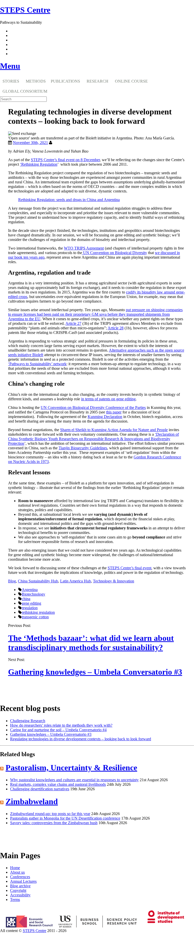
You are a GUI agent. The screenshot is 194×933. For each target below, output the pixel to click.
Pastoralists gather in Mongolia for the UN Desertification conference (65, 818)
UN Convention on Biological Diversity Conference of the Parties (93, 407)
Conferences (20, 877)
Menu (10, 65)
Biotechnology (33, 594)
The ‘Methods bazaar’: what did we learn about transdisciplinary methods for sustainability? (91, 642)
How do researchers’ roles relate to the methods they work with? (61, 725)
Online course (131, 81)
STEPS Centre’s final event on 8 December (65, 160)
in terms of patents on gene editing (108, 399)
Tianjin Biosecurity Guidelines (83, 448)
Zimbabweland (32, 801)
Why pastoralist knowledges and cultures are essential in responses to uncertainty (74, 780)
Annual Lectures (23, 881)
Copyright (18, 890)
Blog (12, 581)
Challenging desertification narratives (39, 789)
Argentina (30, 589)
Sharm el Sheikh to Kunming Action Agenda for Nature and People (114, 430)
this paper (114, 412)
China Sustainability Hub (38, 581)
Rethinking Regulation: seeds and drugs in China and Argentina (69, 200)
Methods (36, 81)
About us (17, 872)
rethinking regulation (38, 612)
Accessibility (20, 895)
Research (97, 81)
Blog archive (20, 886)
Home (15, 868)
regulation (30, 608)
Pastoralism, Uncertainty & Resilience (71, 767)
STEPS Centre (34, 930)
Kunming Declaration (105, 416)
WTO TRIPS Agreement (84, 248)
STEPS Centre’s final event (129, 568)
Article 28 (116, 328)
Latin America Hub (75, 581)
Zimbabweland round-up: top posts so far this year (50, 814)
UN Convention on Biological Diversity (114, 253)
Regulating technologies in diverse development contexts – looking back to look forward (80, 739)
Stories (11, 81)
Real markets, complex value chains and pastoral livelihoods (58, 784)
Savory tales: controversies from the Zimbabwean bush (54, 823)
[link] (97, 930)
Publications (65, 81)
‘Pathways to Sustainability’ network (37, 364)
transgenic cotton (35, 617)
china (26, 599)
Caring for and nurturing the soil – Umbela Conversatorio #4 (58, 730)
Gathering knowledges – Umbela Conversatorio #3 (95, 671)
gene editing (31, 603)
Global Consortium (25, 91)
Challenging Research (27, 721)
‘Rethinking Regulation (38, 164)
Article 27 (73, 323)
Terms (15, 899)
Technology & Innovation (113, 581)
